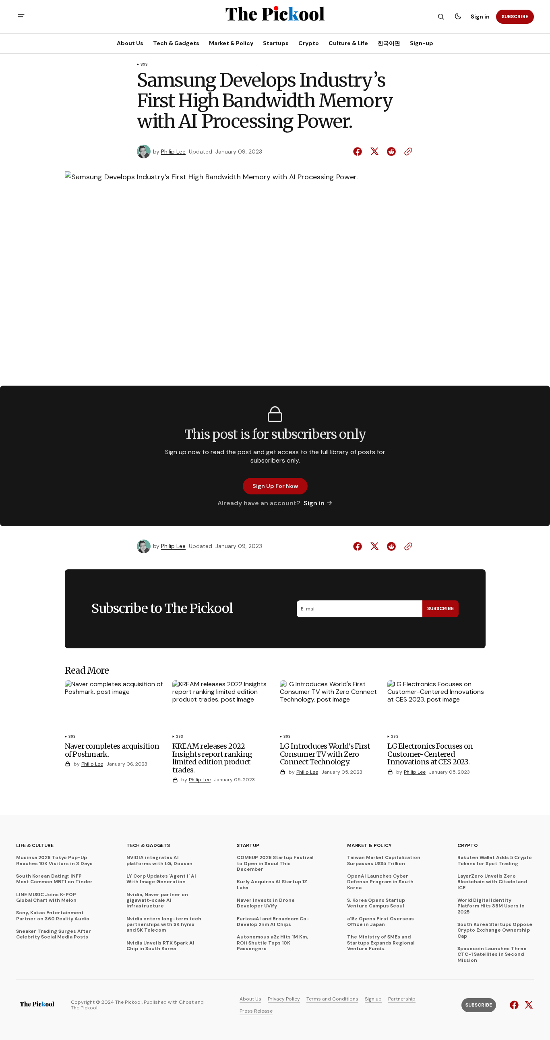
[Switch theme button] (457, 16)
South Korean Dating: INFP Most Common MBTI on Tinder (54, 879)
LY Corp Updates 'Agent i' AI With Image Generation (161, 879)
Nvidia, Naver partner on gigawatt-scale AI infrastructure (157, 900)
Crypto (467, 845)
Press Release (256, 1011)
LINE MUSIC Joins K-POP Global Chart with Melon (46, 897)
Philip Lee (173, 151)
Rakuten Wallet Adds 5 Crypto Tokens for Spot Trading (494, 860)
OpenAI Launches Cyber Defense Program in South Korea (380, 882)
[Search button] (440, 16)
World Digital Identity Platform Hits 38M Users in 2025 (491, 906)
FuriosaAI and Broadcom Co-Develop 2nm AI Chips (273, 922)
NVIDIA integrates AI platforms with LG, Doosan (159, 860)
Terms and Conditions (332, 999)
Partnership (402, 999)
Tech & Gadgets (148, 845)
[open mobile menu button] (21, 17)
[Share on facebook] (359, 151)
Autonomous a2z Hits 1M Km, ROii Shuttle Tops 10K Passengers (272, 942)
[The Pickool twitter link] (527, 1005)
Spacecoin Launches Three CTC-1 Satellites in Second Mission (492, 954)
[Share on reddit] (391, 151)
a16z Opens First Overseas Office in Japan (380, 922)
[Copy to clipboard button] (407, 151)
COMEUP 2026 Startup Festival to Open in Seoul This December (275, 863)
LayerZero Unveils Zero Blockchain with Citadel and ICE (492, 882)
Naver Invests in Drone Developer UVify (266, 903)
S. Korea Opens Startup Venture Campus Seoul (376, 903)
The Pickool (84, 1008)
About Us (250, 999)
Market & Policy (369, 845)
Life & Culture (35, 845)
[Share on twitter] (374, 151)
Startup (248, 845)
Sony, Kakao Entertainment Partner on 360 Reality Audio (52, 916)
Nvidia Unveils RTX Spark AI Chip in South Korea (160, 946)
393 (144, 65)
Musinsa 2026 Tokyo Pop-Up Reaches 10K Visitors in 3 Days (54, 860)
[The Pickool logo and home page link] (37, 1004)
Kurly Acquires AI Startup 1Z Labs (272, 885)
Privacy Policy (284, 999)
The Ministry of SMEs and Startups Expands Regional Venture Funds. (380, 942)
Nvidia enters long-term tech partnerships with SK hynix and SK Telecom (163, 924)
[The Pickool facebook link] (515, 1005)
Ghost (186, 1002)
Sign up (373, 999)
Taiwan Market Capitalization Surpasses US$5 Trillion (383, 860)
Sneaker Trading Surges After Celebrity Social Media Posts (53, 934)
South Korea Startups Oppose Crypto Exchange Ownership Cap (494, 930)
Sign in (480, 16)
